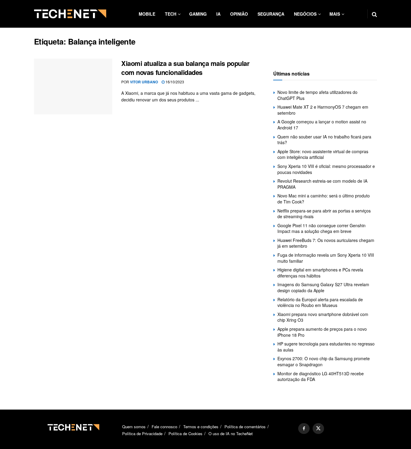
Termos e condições (200, 426)
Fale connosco (164, 426)
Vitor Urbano (144, 82)
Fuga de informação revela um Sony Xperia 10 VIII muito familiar (325, 258)
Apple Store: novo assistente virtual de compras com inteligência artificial (322, 154)
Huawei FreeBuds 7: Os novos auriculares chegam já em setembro (325, 243)
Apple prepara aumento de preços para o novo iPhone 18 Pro (322, 332)
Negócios (305, 14)
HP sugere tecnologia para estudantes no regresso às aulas (326, 347)
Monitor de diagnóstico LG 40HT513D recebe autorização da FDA (320, 376)
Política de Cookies (185, 433)
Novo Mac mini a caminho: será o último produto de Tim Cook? (323, 199)
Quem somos (134, 426)
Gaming (198, 14)
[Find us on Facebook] (304, 428)
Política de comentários (245, 426)
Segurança (271, 14)
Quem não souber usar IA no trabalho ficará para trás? (324, 140)
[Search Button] (374, 13)
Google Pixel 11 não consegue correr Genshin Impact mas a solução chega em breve (321, 228)
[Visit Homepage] (70, 13)
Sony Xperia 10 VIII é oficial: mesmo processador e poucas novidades (326, 169)
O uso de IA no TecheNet (231, 433)
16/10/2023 (174, 81)
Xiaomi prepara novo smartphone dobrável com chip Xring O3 (322, 317)
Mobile (147, 14)
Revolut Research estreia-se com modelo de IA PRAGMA (322, 184)
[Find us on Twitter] (318, 428)
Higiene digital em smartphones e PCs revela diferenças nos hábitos (320, 273)
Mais (334, 14)
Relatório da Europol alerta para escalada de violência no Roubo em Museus (320, 302)
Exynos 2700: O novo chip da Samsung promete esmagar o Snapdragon (323, 361)
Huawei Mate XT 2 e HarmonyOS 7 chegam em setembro (322, 110)
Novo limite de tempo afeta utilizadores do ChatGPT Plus (317, 95)
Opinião (239, 14)
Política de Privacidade (142, 433)
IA (218, 14)
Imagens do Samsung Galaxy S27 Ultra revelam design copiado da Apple (323, 287)
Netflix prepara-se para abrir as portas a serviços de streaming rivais (324, 214)
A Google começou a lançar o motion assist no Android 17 (321, 125)
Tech (170, 14)
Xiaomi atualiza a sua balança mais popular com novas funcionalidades (185, 67)
